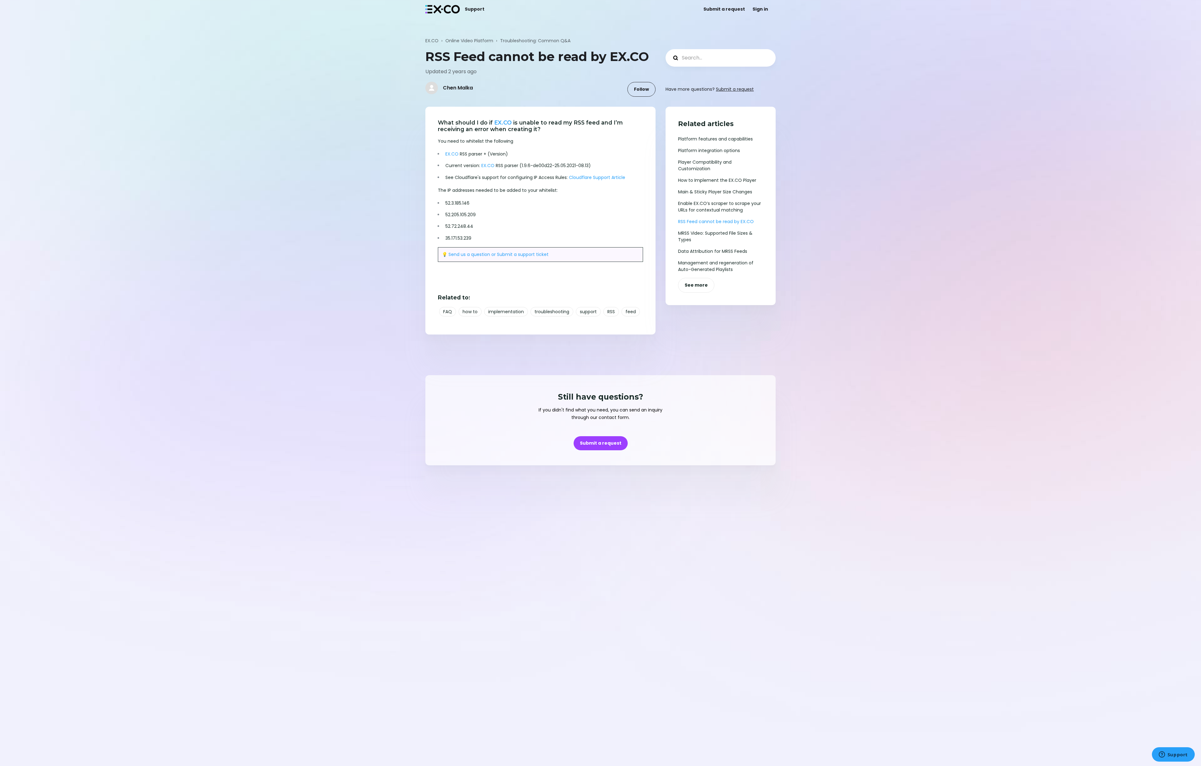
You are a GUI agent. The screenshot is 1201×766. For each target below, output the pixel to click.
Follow (641, 89)
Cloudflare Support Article (597, 177)
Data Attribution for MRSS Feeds (712, 251)
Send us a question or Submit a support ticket (498, 254)
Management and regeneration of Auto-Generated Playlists (715, 266)
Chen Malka (458, 87)
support (588, 312)
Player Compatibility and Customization (705, 165)
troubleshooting (552, 312)
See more (696, 285)
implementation (506, 312)
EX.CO (431, 41)
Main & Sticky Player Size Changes (715, 192)
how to (470, 312)
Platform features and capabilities (715, 139)
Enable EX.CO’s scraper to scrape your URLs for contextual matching (719, 206)
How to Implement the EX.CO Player (717, 180)
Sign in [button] (760, 9)
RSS (611, 312)
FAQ (447, 312)
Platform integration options (709, 150)
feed (631, 312)
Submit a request (724, 9)
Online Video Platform (469, 41)
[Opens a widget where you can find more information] (1173, 755)
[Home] (442, 9)
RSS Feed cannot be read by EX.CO (716, 221)
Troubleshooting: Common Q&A (535, 41)
